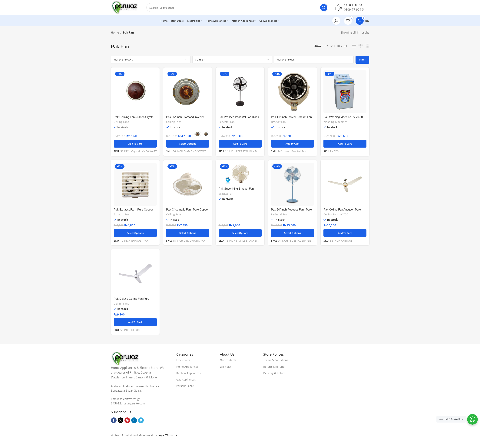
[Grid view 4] (367, 45)
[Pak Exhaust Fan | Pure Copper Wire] (135, 184)
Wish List (225, 366)
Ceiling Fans (121, 122)
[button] (135, 144)
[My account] (336, 20)
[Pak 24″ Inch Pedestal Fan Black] (240, 91)
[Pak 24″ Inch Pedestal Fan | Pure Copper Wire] (292, 184)
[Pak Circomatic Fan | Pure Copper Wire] (187, 184)
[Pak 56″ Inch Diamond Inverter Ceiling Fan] (187, 91)
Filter (362, 59)
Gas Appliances (186, 379)
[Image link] (125, 358)
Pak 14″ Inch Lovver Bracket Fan (291, 117)
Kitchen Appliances (188, 373)
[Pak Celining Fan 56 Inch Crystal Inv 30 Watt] (135, 91)
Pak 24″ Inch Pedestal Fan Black (239, 117)
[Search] (323, 7)
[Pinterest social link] (127, 420)
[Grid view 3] (360, 45)
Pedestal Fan (227, 122)
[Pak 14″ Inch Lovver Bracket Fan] (292, 91)
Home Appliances (187, 366)
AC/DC (344, 214)
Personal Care (185, 386)
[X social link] (120, 420)
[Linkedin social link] (134, 420)
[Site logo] (125, 7)
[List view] (354, 45)
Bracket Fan (278, 122)
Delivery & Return (274, 373)
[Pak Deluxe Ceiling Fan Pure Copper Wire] (135, 273)
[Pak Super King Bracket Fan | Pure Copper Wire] (240, 174)
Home (115, 32)
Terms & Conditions (275, 360)
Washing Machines (335, 122)
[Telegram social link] (141, 420)
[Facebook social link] (114, 420)
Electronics (183, 360)
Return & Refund (274, 366)
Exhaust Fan (121, 214)
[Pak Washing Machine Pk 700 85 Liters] (344, 91)
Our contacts (228, 360)
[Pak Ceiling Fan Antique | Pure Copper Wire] (344, 184)
